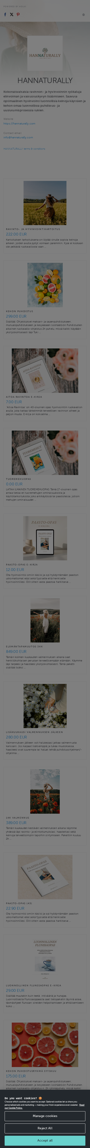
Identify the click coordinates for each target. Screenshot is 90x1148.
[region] (45, 1119)
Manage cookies (45, 1116)
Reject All (45, 1128)
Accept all (45, 1140)
